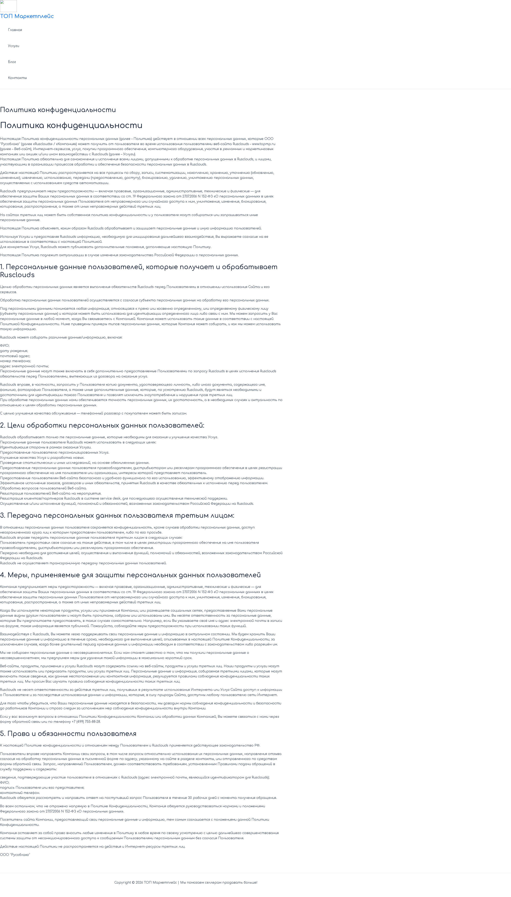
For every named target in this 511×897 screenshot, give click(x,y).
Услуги (13, 46)
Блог (12, 62)
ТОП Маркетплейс (27, 16)
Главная (15, 30)
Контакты (17, 78)
